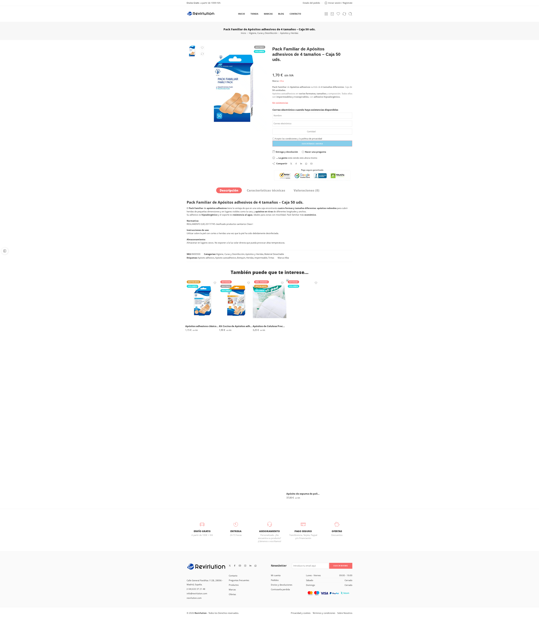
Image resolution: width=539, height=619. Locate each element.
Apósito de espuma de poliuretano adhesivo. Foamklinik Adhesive (303, 493)
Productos (234, 585)
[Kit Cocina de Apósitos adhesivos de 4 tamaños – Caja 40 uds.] (236, 300)
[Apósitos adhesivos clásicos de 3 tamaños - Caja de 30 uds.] (202, 300)
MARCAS (268, 13)
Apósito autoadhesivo (225, 257)
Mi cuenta (275, 575)
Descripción (229, 190)
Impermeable (260, 257)
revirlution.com (194, 598)
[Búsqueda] (350, 14)
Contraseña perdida (280, 589)
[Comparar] (202, 54)
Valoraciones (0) (306, 190)
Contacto (233, 575)
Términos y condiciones (324, 613)
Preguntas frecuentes (239, 580)
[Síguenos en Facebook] (235, 566)
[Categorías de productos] (326, 14)
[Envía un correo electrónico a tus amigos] (311, 163)
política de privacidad (311, 138)
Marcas (232, 589)
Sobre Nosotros (344, 613)
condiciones (291, 138)
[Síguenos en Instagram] (245, 565)
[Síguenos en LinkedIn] (250, 566)
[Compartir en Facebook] (296, 164)
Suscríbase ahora (312, 144)
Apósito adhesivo (206, 257)
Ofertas (232, 594)
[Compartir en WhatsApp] (306, 163)
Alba (281, 81)
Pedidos (275, 580)
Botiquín (241, 257)
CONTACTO (295, 13)
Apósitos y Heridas (289, 33)
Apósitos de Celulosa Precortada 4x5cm (269, 326)
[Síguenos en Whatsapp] (255, 566)
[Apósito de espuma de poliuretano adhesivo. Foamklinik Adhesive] (303, 384)
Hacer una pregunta (315, 151)
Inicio (243, 33)
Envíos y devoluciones (281, 584)
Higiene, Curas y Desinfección (263, 33)
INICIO (241, 13)
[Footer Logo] (206, 567)
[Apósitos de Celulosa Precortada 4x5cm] (269, 300)
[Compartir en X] (291, 164)
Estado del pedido (311, 3)
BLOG (281, 13)
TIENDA (254, 13)
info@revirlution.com (197, 593)
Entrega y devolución (286, 151)
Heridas (250, 257)
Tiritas (271, 257)
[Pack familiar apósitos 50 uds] (192, 50)
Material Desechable (274, 254)
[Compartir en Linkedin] (301, 163)
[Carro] (332, 14)
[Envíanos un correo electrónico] (240, 565)
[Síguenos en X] (230, 566)
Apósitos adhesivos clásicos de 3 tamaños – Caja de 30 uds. (202, 326)
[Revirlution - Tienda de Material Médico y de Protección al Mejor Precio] (201, 14)
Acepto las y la (298, 138)
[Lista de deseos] (202, 48)
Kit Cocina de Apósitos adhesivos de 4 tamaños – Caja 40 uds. (236, 326)
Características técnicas (266, 190)
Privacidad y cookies (300, 613)
